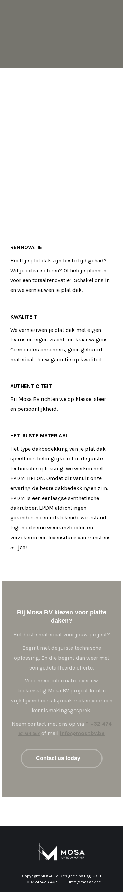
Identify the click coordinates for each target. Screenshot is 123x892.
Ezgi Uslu (92, 876)
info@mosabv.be (82, 733)
